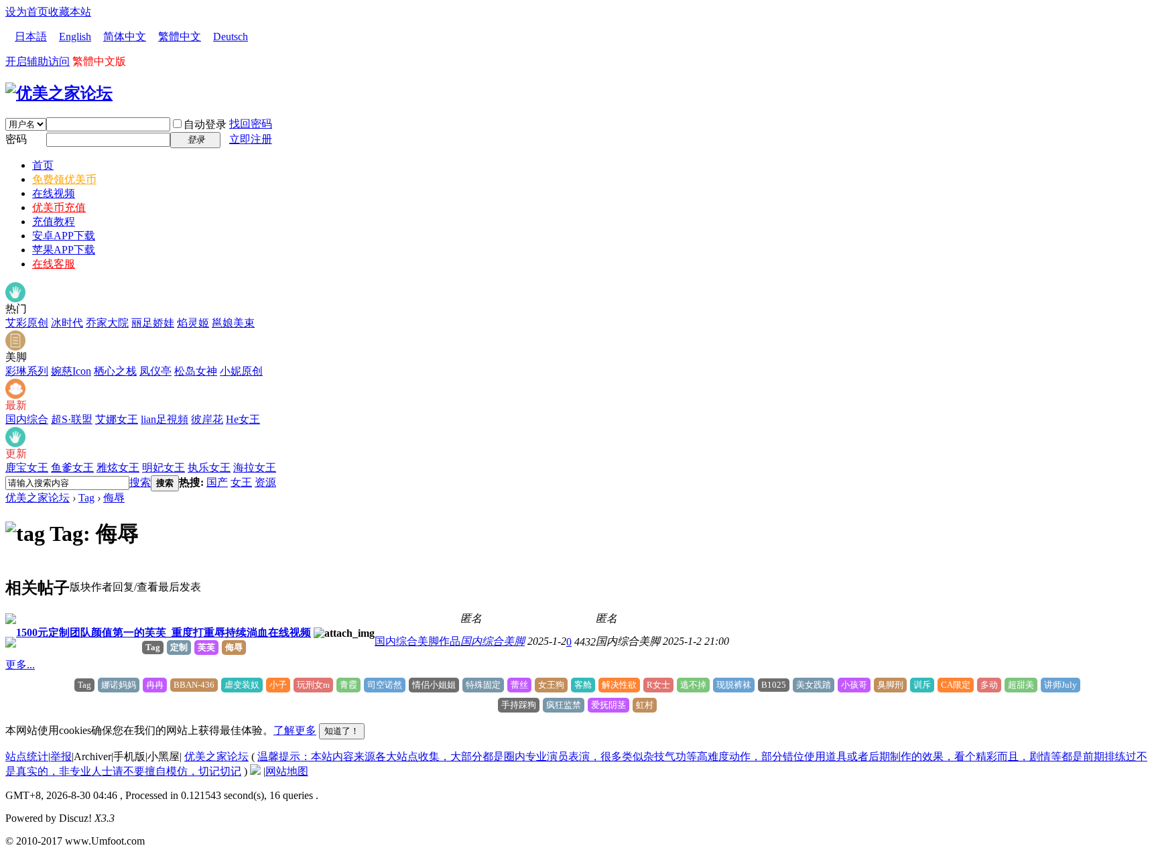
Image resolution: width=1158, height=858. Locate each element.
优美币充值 (59, 207)
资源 (265, 482)
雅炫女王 (117, 467)
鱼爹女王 (72, 467)
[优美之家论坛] (59, 93)
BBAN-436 (194, 685)
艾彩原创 (26, 322)
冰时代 (67, 322)
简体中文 (124, 36)
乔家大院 (107, 322)
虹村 (644, 705)
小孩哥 (854, 685)
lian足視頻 (164, 419)
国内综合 (26, 419)
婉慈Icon (71, 371)
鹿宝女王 (26, 467)
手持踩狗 (518, 705)
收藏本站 (69, 11)
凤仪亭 (155, 371)
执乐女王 (209, 467)
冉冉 (155, 685)
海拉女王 (254, 467)
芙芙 (206, 647)
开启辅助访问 (37, 61)
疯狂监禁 (563, 705)
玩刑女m (313, 685)
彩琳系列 (26, 371)
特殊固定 (483, 685)
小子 (278, 685)
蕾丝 (519, 685)
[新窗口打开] (10, 620)
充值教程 (53, 221)
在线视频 (53, 193)
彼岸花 (207, 419)
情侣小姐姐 (434, 685)
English (75, 36)
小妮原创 (241, 371)
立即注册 (250, 139)
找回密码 (250, 123)
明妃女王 (163, 467)
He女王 (243, 419)
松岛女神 (195, 371)
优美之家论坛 (37, 497)
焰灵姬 (193, 322)
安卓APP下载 (63, 235)
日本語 (31, 36)
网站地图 (286, 771)
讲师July (1060, 685)
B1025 (773, 685)
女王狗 (551, 685)
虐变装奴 (241, 685)
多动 (989, 685)
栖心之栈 (115, 371)
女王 (241, 482)
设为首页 (26, 11)
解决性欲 (619, 685)
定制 (179, 647)
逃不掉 (693, 685)
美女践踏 (813, 685)
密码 (16, 139)
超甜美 (1021, 685)
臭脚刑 (890, 685)
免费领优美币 (64, 179)
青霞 (348, 685)
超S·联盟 (71, 419)
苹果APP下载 (63, 249)
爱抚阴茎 (608, 705)
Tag (86, 497)
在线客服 (53, 263)
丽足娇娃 (152, 322)
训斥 (922, 685)
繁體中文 (179, 36)
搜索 (140, 482)
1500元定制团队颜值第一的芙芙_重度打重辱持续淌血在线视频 (163, 632)
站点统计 (26, 756)
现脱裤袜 (733, 685)
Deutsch (230, 36)
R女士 (658, 685)
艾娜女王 (116, 419)
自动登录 (205, 124)
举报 (61, 756)
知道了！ (341, 731)
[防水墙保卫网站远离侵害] (255, 771)
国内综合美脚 (492, 641)
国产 (217, 482)
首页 (43, 165)
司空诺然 (384, 685)
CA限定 (955, 685)
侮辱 (114, 497)
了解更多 (294, 730)
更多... (20, 664)
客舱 (583, 685)
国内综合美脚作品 (417, 641)
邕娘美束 (233, 322)
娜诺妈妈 (118, 685)
